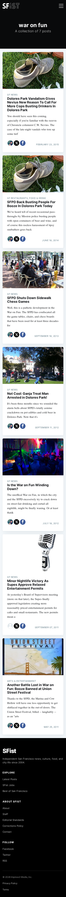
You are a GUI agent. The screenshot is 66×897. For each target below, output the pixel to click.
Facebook (8, 848)
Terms (6, 889)
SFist (9, 750)
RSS (5, 860)
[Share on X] (16, 143)
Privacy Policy (10, 883)
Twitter (7, 854)
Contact (7, 831)
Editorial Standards (13, 819)
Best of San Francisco (15, 791)
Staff (5, 814)
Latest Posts (10, 779)
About (6, 808)
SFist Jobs (8, 785)
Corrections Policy (13, 825)
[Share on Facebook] (23, 143)
